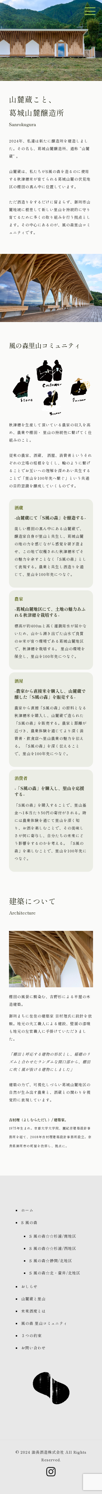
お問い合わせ (33, 1347)
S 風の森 (29, 1222)
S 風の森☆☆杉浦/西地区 (52, 1248)
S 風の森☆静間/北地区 (50, 1260)
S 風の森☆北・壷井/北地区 (54, 1273)
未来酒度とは (33, 1311)
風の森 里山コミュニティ (44, 1323)
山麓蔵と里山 (33, 1298)
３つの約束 (31, 1335)
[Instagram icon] (51, 1474)
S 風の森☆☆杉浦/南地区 (52, 1236)
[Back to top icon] (91, 1483)
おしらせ (29, 1286)
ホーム (27, 1210)
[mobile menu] (89, 8)
